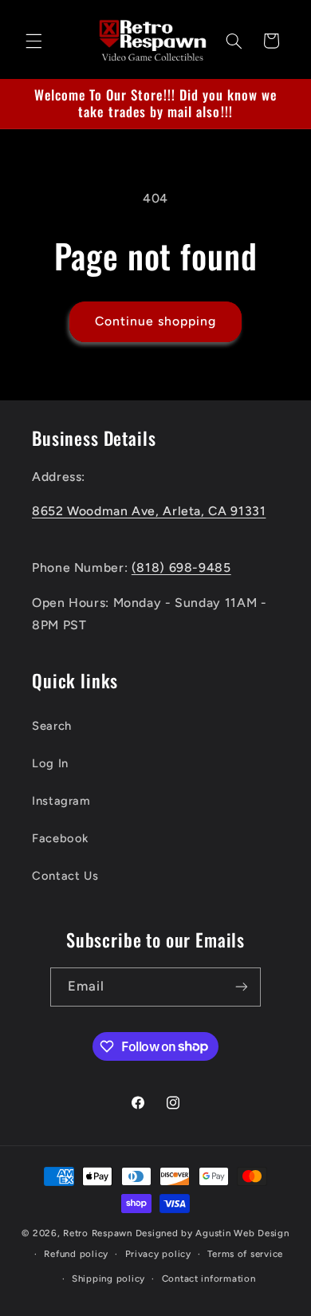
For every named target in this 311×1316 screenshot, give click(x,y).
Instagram (61, 801)
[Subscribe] (241, 987)
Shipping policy (108, 1278)
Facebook (60, 838)
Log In (50, 763)
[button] (33, 40)
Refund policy (76, 1253)
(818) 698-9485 (181, 567)
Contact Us (65, 876)
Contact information (209, 1278)
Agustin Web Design (242, 1233)
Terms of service (245, 1253)
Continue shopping (156, 321)
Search (52, 726)
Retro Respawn (97, 1233)
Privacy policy (158, 1253)
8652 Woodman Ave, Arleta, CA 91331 (149, 510)
